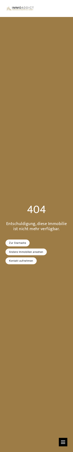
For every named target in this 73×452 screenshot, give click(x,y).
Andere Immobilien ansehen (26, 251)
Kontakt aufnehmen (21, 260)
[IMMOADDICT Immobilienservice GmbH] (19, 8)
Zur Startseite (17, 242)
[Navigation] (63, 442)
